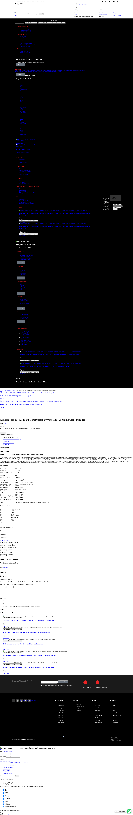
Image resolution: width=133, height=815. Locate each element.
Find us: (76, 14)
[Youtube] (113, 1)
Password (3, 756)
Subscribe (63, 682)
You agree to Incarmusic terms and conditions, (57, 685)
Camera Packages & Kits (75, 70)
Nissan (83, 70)
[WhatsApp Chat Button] (129, 811)
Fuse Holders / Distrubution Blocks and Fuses (34, 70)
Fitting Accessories (7, 773)
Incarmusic (12, 765)
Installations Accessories (55, 71)
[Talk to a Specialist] (101, 11)
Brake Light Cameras (64, 70)
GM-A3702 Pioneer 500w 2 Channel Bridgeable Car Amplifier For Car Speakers (28, 620)
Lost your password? (5, 761)
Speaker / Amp (11, 390)
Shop (5, 390)
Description (6, 441)
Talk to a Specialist (103, 14)
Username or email (5, 754)
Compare (30, 220)
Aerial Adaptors (19, 70)
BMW (52, 70)
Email (2, 603)
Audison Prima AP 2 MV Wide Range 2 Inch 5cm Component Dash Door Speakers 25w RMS (49, 354)
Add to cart (3, 433)
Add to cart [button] (22, 222)
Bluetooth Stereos (19, 71)
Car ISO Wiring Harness (30, 71)
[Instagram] (106, 1)
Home (1, 390)
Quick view (35, 220)
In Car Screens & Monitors (42, 71)
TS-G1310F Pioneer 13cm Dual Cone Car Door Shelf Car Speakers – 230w (26, 632)
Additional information (8, 443)
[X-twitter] (117, 1)
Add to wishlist (23, 220)
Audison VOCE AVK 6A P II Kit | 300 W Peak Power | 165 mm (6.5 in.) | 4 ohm (45, 366)
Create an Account (8, 751)
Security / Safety (7, 770)
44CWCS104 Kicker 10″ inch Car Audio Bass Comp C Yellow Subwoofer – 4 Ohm (29, 655)
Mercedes (56, 70)
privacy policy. (68, 685)
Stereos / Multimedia (8, 767)
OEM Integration (7, 771)
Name (2, 601)
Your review (3, 598)
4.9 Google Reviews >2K (84, 4)
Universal (5, 567)
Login (2, 759)
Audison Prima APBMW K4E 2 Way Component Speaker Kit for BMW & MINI (28, 667)
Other (5, 423)
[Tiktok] (109, 1)
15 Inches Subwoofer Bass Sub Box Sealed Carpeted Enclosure (23, 644)
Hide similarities (9, 782)
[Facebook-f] (102, 1)
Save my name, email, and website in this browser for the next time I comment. (21, 606)
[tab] (19, 23)
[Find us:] (76, 11)
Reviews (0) (6, 444)
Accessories (48, 70)
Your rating (3, 587)
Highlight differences (10, 784)
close (8, 814)
